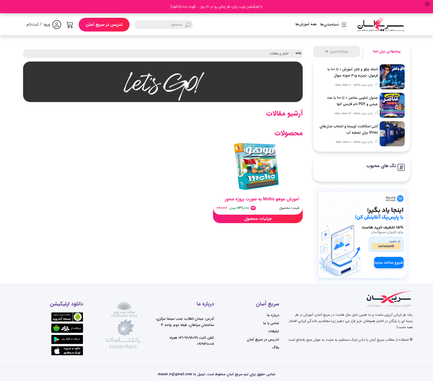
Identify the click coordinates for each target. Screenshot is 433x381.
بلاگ (275, 347)
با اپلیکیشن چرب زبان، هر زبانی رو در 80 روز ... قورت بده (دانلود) (217, 6)
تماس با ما (271, 323)
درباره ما (273, 315)
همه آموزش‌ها (306, 24)
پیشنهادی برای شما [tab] (387, 51)
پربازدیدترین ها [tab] (336, 51)
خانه (298, 53)
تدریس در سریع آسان (104, 24)
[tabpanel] (361, 105)
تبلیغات (273, 331)
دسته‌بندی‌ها (329, 24)
